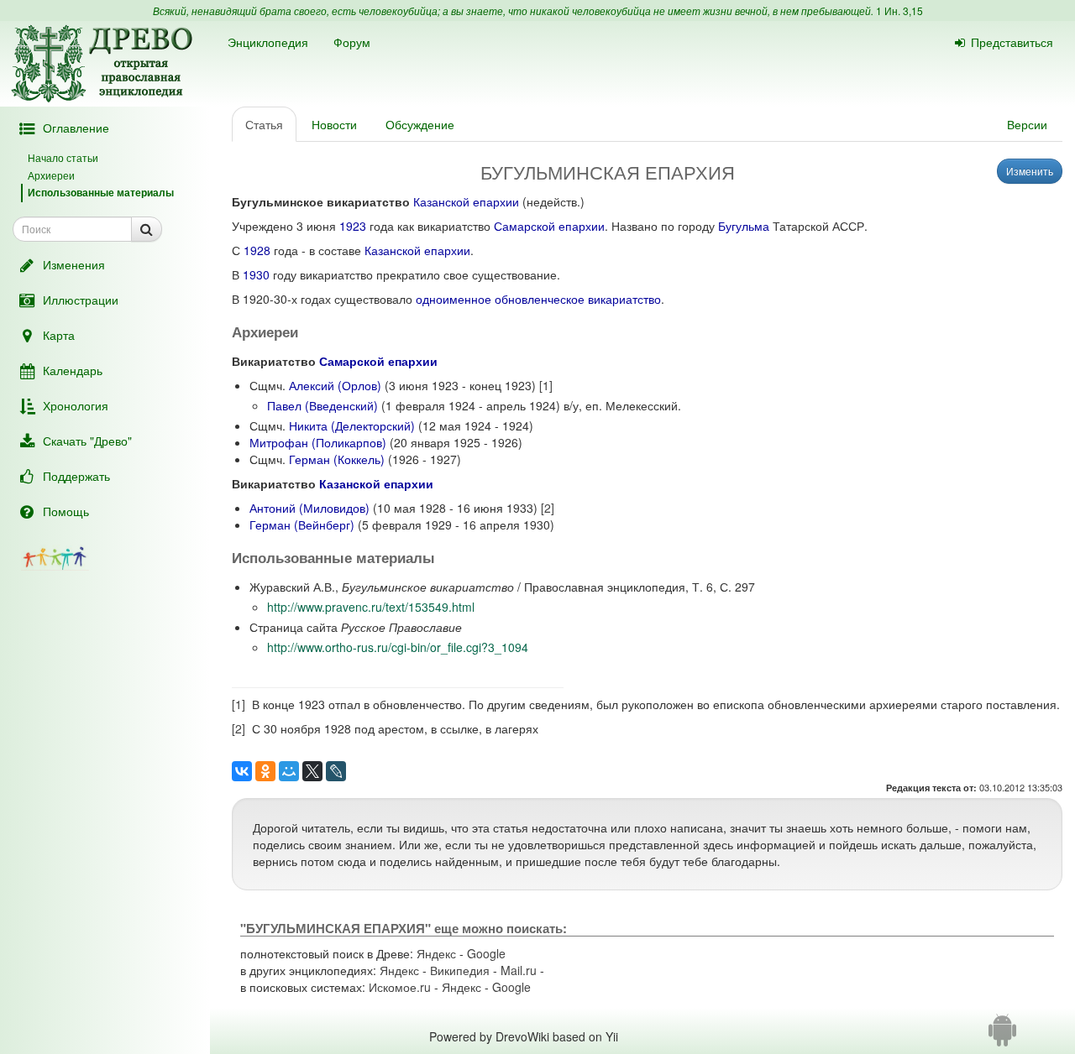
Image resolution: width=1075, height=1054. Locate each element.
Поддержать (76, 475)
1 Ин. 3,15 (899, 10)
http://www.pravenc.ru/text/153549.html (371, 606)
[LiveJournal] (336, 771)
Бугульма (743, 225)
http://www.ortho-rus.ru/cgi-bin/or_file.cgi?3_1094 (397, 647)
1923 (352, 225)
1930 (256, 274)
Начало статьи (63, 157)
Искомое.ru (400, 986)
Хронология (75, 405)
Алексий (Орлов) (335, 385)
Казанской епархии (466, 201)
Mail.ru (519, 970)
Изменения (74, 264)
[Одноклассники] (265, 771)
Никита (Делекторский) (352, 425)
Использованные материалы (101, 192)
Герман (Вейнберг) (301, 524)
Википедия (460, 970)
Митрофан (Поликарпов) (317, 442)
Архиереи (51, 175)
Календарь (72, 370)
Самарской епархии (549, 225)
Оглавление (76, 127)
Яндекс (436, 953)
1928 (257, 250)
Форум (351, 42)
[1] (546, 385)
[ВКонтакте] (242, 771)
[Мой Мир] (289, 771)
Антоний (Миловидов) (309, 507)
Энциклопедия (268, 42)
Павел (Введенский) (322, 405)
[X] (312, 771)
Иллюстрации (80, 299)
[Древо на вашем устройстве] (1002, 1036)
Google (486, 953)
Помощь (66, 511)
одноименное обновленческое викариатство (538, 298)
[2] (547, 507)
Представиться (1012, 42)
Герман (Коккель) (337, 459)
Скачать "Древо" (87, 440)
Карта (59, 334)
